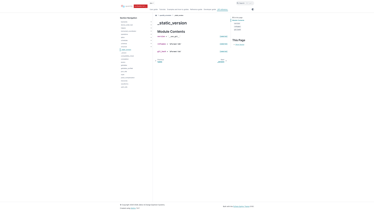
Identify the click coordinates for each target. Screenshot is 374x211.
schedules (124, 40)
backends (124, 22)
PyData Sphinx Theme (241, 206)
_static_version (126, 50)
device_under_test (127, 25)
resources (124, 81)
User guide (154, 9)
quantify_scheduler (165, 15)
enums (123, 62)
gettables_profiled (127, 68)
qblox (123, 37)
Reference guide (196, 9)
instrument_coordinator (128, 31)
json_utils (124, 71)
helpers (123, 28)
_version (123, 53)
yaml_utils (124, 87)
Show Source (239, 44)
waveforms (124, 84)
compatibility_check (127, 56)
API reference (222, 9)
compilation (125, 59)
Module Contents (238, 20)
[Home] (156, 15)
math (122, 74)
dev (151, 3)
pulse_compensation (128, 77)
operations (124, 34)
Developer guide (210, 9)
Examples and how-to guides (178, 9)
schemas (124, 43)
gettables (124, 65)
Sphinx (133, 208)
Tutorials (162, 9)
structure (124, 46)
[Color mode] (253, 9)
